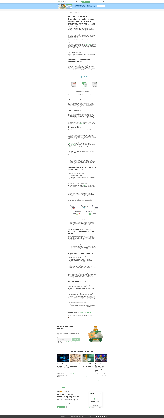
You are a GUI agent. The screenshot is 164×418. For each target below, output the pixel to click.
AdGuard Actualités (84, 315)
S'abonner (76, 339)
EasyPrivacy (71, 143)
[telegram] (104, 416)
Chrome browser (89, 44)
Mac (63, 385)
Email (57, 337)
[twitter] (100, 416)
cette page (74, 307)
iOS (71, 385)
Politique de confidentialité (65, 341)
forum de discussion (76, 190)
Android (67, 385)
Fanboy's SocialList (72, 144)
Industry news (90, 315)
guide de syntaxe (81, 123)
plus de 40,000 (85, 185)
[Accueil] (60, 1)
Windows (59, 385)
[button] (106, 6)
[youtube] (102, 416)
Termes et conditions (74, 341)
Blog (71, 12)
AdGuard (69, 12)
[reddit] (106, 416)
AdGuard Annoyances (73, 146)
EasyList (70, 140)
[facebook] (98, 416)
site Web (86, 154)
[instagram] (96, 416)
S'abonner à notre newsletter (85, 312)
